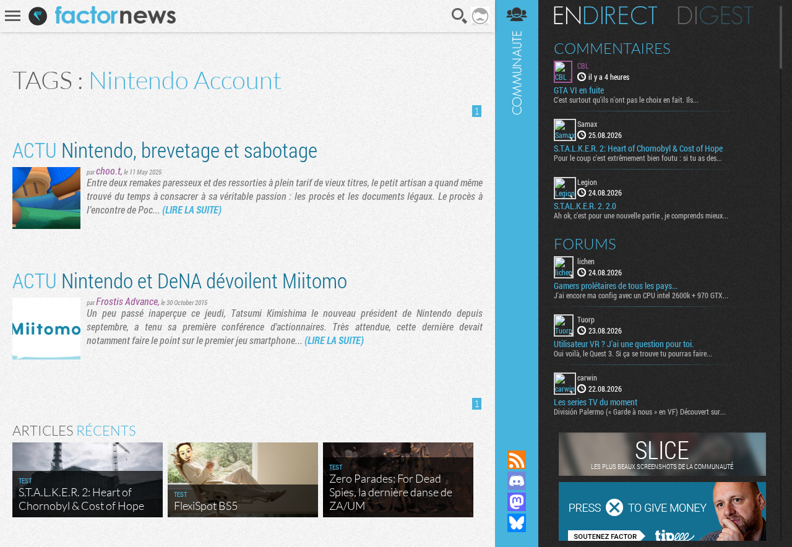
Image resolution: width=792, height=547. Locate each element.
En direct (605, 15)
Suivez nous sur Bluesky (516, 523)
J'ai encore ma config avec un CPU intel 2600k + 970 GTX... (641, 295)
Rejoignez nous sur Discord (516, 481)
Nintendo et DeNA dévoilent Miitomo (179, 280)
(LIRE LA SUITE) (192, 209)
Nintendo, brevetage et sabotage (164, 149)
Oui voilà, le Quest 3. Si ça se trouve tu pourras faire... (633, 353)
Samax (587, 124)
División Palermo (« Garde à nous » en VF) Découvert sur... (640, 411)
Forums (585, 244)
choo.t (108, 170)
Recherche (459, 16)
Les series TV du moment (595, 402)
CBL (583, 66)
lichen (586, 261)
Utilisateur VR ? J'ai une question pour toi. (624, 344)
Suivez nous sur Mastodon (516, 502)
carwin (587, 377)
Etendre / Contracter (516, 438)
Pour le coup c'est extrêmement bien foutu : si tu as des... (638, 158)
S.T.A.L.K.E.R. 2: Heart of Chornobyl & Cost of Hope (638, 148)
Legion (587, 182)
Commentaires (612, 48)
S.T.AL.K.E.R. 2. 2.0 (585, 206)
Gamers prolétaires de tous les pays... (616, 286)
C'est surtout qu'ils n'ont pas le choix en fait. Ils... (626, 100)
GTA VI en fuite (579, 90)
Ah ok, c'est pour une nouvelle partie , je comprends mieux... (641, 215)
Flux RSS (516, 459)
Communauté (517, 213)
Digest (716, 15)
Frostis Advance (127, 301)
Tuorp (586, 319)
